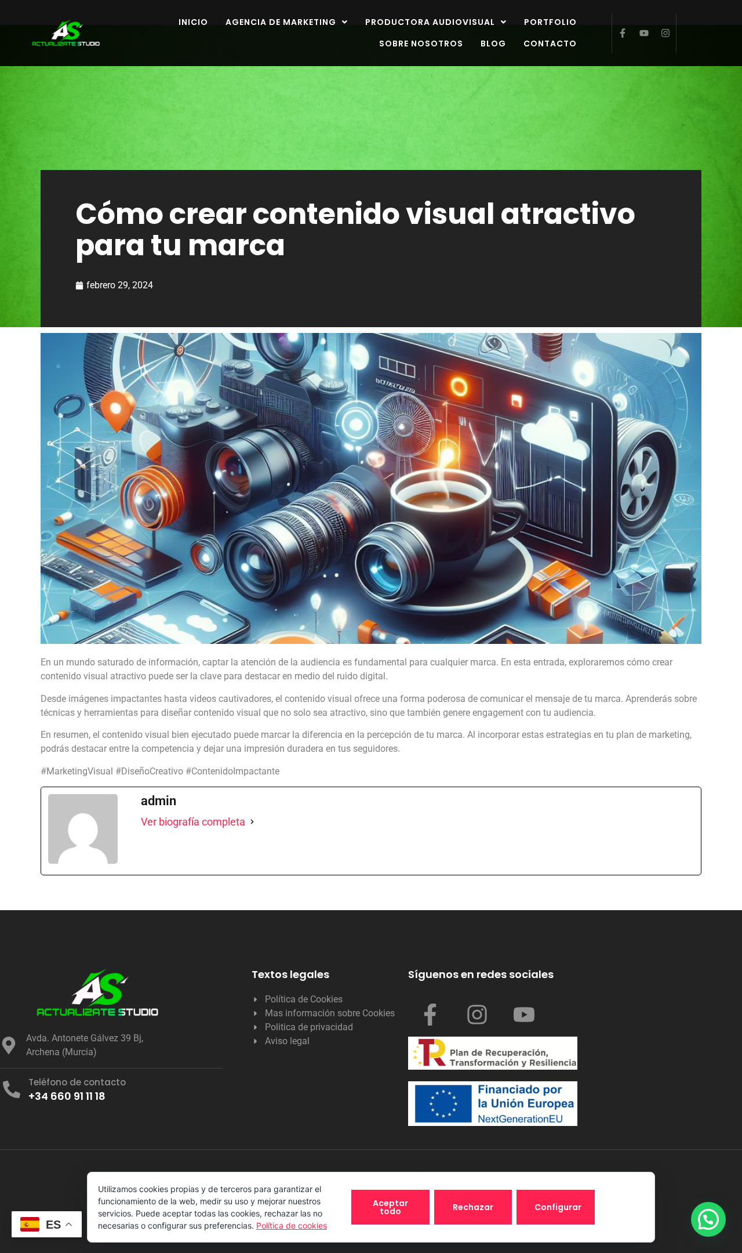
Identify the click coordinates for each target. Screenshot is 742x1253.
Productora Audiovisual (430, 22)
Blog (493, 43)
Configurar (557, 1207)
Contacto (550, 43)
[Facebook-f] (622, 33)
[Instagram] (665, 33)
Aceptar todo (390, 1207)
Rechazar (473, 1207)
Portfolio (550, 22)
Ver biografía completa (193, 822)
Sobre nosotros (421, 43)
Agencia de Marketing (280, 22)
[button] (287, 22)
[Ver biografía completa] (252, 822)
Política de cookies (291, 1225)
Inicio (193, 22)
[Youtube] (644, 33)
